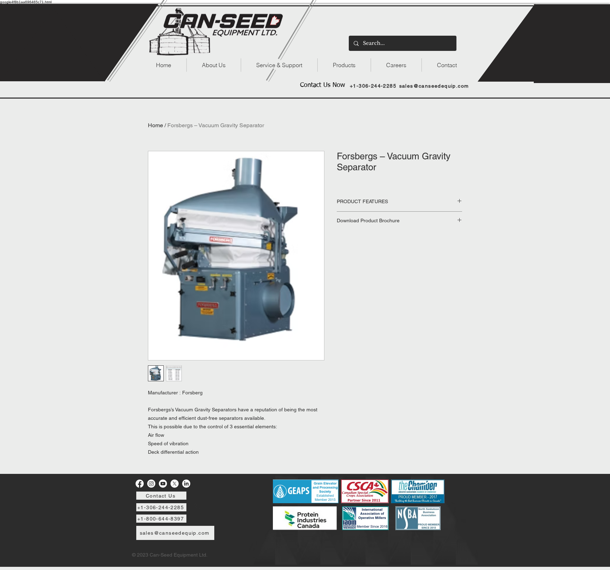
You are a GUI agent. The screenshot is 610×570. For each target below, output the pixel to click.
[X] (175, 484)
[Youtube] (163, 484)
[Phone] (197, 506)
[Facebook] (140, 484)
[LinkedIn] (186, 484)
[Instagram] (151, 484)
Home (155, 125)
